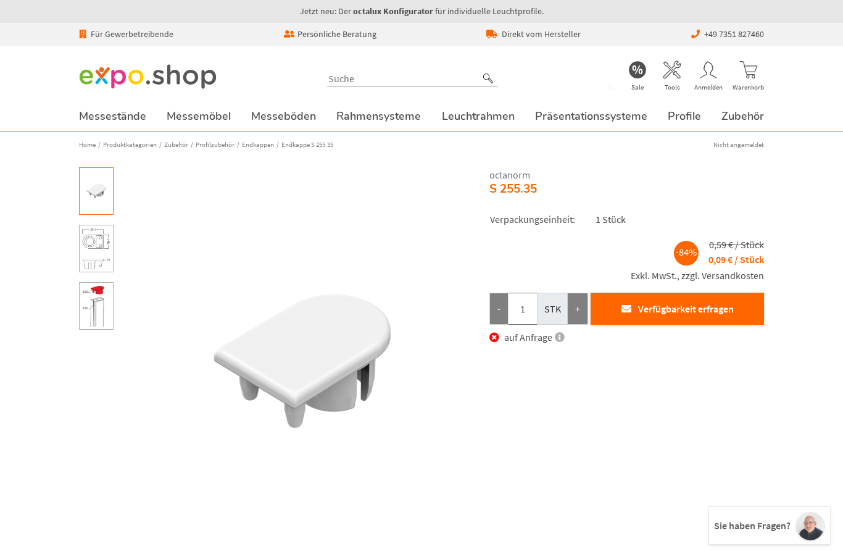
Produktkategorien (130, 144)
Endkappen (258, 144)
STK (552, 309)
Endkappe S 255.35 (307, 144)
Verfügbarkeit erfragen (686, 309)
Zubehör (176, 144)
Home (87, 144)
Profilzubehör (215, 144)
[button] (488, 78)
